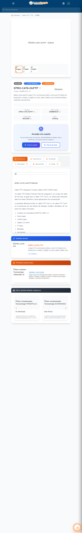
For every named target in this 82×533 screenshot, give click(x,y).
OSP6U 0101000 (36, 272)
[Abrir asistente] (77, 527)
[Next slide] (65, 308)
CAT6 (37, 15)
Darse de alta (52, 145)
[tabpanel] (41, 201)
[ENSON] (61, 89)
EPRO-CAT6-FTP (35, 245)
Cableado (16, 15)
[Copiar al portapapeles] (40, 88)
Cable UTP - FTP (27, 15)
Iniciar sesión (32, 145)
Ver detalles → (33, 254)
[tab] (20, 159)
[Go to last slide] (16, 308)
